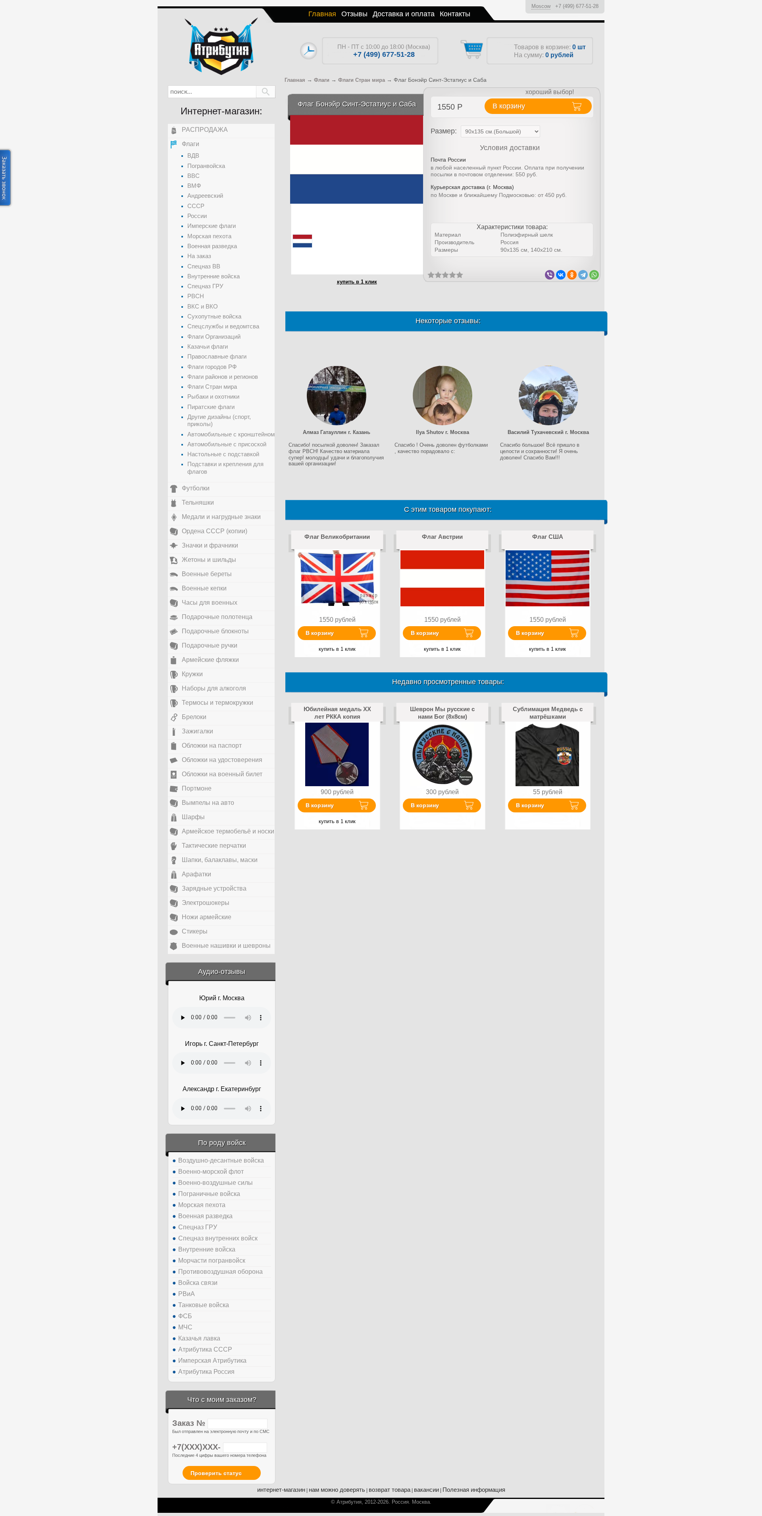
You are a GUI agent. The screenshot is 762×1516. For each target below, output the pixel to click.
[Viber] (549, 275)
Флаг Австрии (442, 536)
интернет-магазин (281, 1489)
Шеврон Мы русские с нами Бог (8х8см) (442, 712)
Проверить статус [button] (216, 1473)
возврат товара (389, 1489)
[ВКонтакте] (561, 275)
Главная (322, 14)
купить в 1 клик (357, 282)
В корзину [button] (509, 106)
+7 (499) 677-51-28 (576, 6)
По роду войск (222, 1143)
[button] (265, 91)
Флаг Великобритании (337, 536)
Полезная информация (474, 1489)
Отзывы (354, 14)
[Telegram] (583, 275)
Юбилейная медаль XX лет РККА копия (337, 712)
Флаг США (547, 536)
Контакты (455, 14)
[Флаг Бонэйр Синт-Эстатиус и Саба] (356, 159)
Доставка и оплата (404, 14)
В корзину (320, 633)
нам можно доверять (337, 1489)
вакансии (426, 1489)
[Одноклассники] (572, 275)
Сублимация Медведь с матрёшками (548, 712)
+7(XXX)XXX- (197, 1447)
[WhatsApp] (594, 275)
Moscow (540, 6)
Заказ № (190, 1423)
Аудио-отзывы (221, 972)
